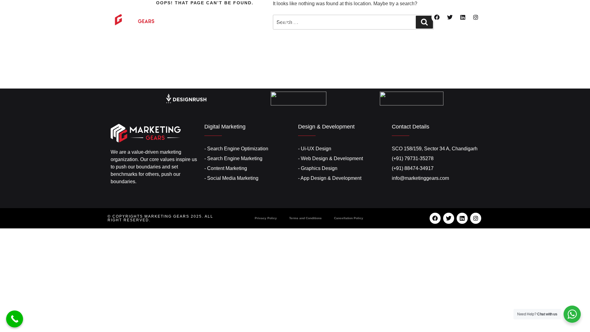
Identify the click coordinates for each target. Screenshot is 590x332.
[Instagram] (475, 17)
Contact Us (294, 22)
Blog (380, 11)
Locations (339, 11)
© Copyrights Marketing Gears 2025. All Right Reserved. (160, 218)
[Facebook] (436, 17)
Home (209, 11)
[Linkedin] (462, 17)
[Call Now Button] (14, 318)
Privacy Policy (266, 218)
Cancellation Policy (348, 218)
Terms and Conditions (305, 218)
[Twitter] (449, 17)
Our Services (287, 11)
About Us (243, 11)
